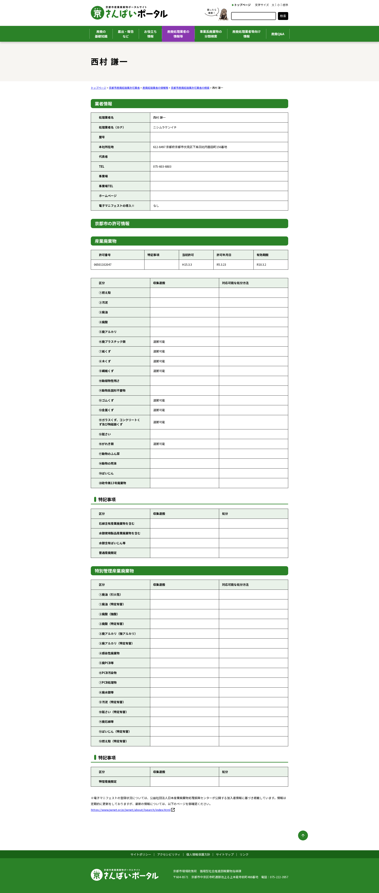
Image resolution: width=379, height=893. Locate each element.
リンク (244, 854)
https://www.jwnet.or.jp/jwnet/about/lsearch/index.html (131, 810)
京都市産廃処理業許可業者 (124, 88)
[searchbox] (253, 16)
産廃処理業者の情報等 (155, 88)
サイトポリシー (140, 854)
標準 (285, 5)
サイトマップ (225, 854)
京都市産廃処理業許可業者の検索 (190, 88)
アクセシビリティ (168, 854)
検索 (283, 16)
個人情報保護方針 (198, 854)
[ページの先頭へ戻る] (303, 835)
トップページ (242, 5)
